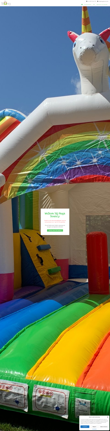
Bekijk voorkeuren (103, 426)
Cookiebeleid (94, 429)
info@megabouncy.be (103, 1)
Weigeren (94, 426)
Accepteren (85, 426)
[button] (107, 417)
